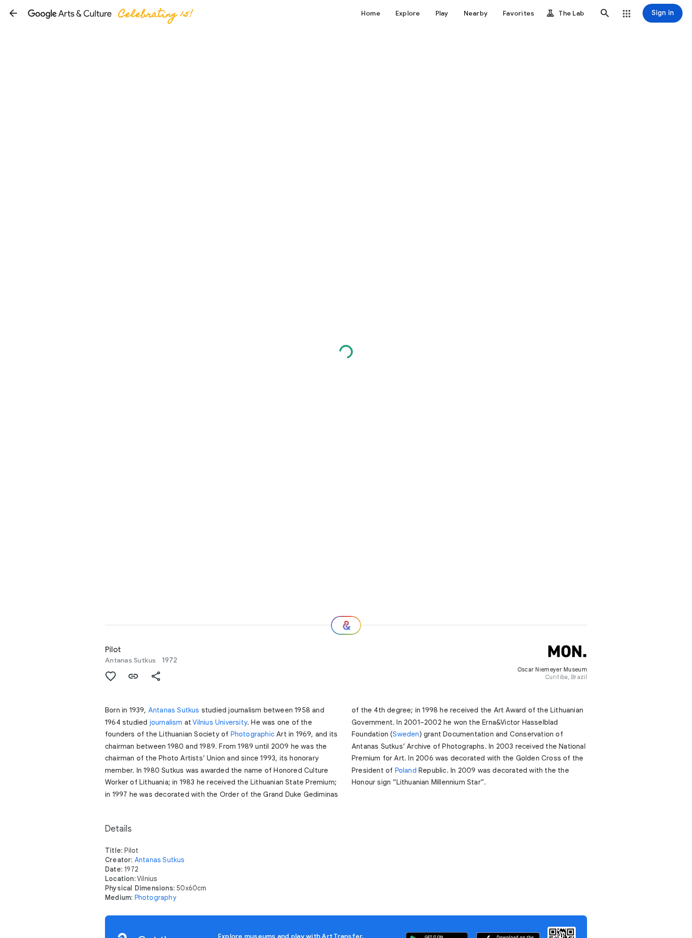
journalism (166, 722)
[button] (13, 13)
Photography (155, 897)
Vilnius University (220, 722)
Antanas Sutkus (130, 660)
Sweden (406, 734)
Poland (406, 770)
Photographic (252, 734)
